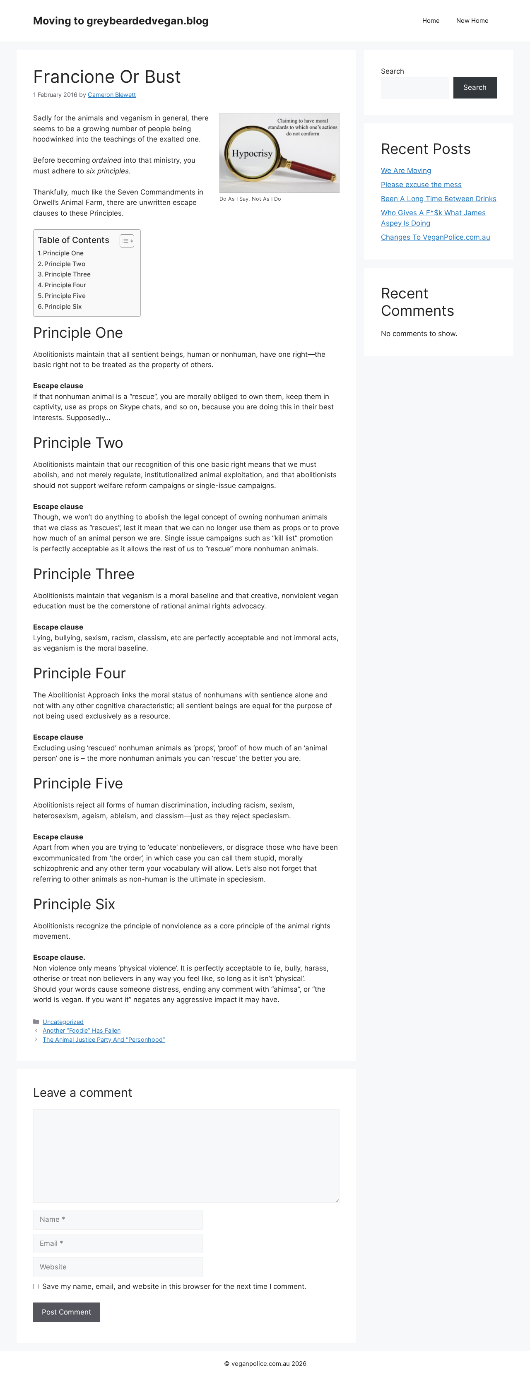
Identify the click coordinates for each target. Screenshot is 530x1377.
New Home (472, 20)
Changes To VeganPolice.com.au (435, 237)
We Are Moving (406, 170)
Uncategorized (63, 1021)
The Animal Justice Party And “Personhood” (104, 1039)
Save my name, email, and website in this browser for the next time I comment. (174, 1286)
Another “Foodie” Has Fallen (81, 1030)
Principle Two (64, 264)
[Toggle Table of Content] (122, 241)
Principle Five (65, 296)
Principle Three (68, 274)
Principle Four (65, 285)
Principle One (63, 253)
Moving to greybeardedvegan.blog (121, 20)
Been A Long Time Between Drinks (438, 199)
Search (392, 71)
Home (431, 20)
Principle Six (63, 306)
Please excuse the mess (421, 184)
